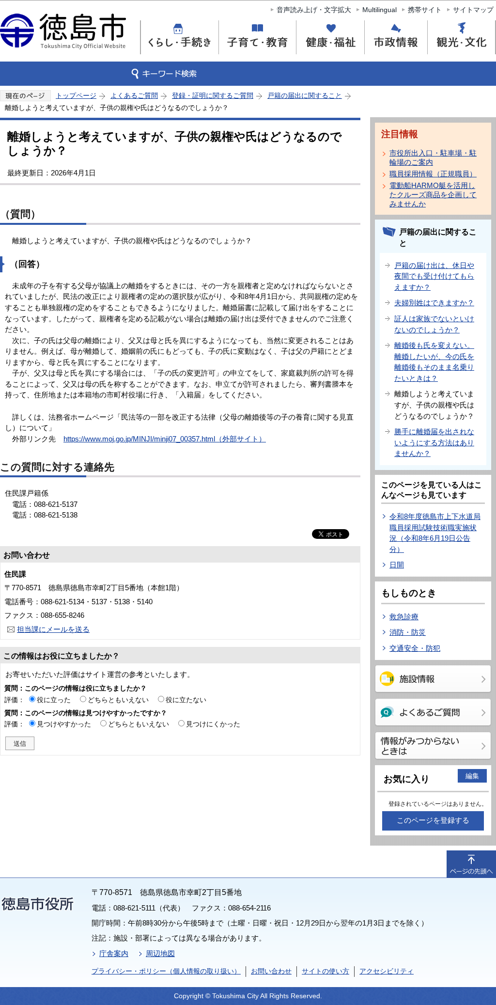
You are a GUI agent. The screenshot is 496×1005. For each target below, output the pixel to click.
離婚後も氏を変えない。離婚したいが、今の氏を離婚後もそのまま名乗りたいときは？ (434, 361)
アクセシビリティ (386, 971)
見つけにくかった (213, 724)
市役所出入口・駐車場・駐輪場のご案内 (433, 157)
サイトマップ (473, 10)
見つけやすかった (64, 724)
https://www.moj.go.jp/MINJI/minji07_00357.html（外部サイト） (164, 439)
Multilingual (379, 10)
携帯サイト (425, 10)
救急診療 (403, 616)
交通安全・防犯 (414, 648)
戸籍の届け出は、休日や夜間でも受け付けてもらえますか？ (434, 276)
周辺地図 (160, 953)
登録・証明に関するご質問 (212, 95)
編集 (472, 776)
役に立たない (186, 700)
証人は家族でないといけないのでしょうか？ (434, 324)
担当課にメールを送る (53, 629)
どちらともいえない (118, 700)
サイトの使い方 (325, 971)
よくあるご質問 (134, 95)
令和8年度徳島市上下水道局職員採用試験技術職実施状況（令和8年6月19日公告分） (434, 532)
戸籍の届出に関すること (304, 95)
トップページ (76, 95)
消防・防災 (407, 632)
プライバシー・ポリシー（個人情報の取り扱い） (166, 971)
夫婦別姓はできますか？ (434, 302)
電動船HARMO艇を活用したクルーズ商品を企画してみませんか (433, 194)
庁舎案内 (113, 953)
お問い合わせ (271, 971)
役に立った (54, 700)
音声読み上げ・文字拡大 (314, 10)
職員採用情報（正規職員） (433, 174)
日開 (396, 565)
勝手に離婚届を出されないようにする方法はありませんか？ (434, 442)
